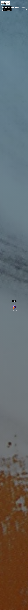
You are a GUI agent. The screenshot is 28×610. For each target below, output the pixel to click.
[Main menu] (25, 9)
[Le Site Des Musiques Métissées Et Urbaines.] (5, 3)
